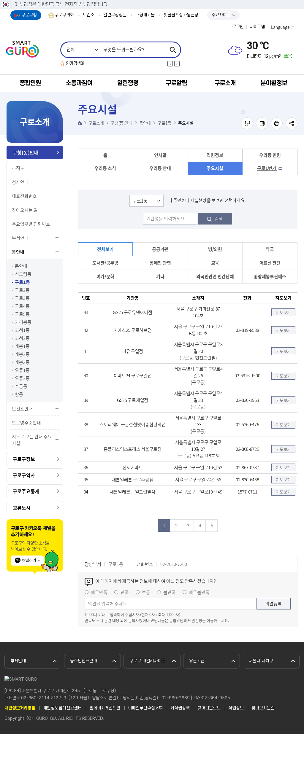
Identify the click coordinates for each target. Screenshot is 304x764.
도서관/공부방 (105, 263)
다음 (177, 63)
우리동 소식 (105, 168)
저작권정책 (180, 708)
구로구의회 (64, 15)
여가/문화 (105, 276)
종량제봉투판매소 (270, 276)
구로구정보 (24, 458)
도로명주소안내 (26, 422)
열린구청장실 (114, 15)
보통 (146, 592)
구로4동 (22, 306)
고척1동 (22, 330)
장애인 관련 (160, 263)
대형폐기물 (145, 15)
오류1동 (22, 370)
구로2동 (22, 290)
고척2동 (22, 338)
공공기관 (160, 249)
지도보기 (283, 312)
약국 (270, 249)
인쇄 (277, 123)
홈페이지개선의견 (104, 708)
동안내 (18, 252)
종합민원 (30, 83)
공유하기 (291, 123)
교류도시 (22, 507)
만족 (125, 592)
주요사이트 (221, 14)
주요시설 (215, 168)
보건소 (88, 15)
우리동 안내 (160, 168)
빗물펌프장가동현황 (181, 15)
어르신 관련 (270, 263)
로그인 (238, 27)
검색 (219, 218)
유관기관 (197, 660)
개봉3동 (22, 362)
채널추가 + (31, 560)
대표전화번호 (24, 196)
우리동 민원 (270, 155)
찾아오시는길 (263, 708)
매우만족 (99, 592)
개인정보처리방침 (19, 708)
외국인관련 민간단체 (215, 276)
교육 (215, 263)
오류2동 (22, 378)
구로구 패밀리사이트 (147, 660)
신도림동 (23, 274)
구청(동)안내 (26, 152)
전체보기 (105, 249)
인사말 (160, 155)
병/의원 (215, 249)
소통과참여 (79, 83)
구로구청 (29, 14)
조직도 (18, 168)
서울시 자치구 (261, 660)
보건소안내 (22, 408)
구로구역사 (24, 475)
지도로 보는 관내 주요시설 (32, 439)
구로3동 (22, 298)
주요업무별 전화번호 (31, 224)
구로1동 (22, 282)
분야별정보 (273, 83)
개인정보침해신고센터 (62, 708)
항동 (19, 394)
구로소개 (225, 83)
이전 (170, 63)
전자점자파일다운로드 (262, 123)
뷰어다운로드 (209, 708)
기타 (160, 276)
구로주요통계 (26, 491)
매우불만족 (199, 592)
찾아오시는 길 (25, 210)
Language (280, 27)
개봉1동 (22, 346)
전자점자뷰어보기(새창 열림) (247, 123)
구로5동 (22, 314)
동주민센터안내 (83, 660)
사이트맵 (257, 27)
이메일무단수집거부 (145, 708)
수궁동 (21, 386)
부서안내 (20, 238)
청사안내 (20, 182)
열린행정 (127, 83)
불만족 (169, 592)
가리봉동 (23, 322)
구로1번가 (267, 168)
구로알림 (176, 83)
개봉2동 (22, 354)
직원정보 (215, 155)
